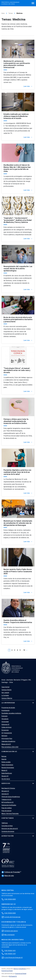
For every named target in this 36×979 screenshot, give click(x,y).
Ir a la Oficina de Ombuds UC (13, 957)
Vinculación (5, 719)
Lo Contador (5, 695)
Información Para (7, 738)
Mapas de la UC (6, 744)
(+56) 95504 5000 (10, 913)
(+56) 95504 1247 (10, 953)
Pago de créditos (7, 808)
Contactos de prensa (8, 831)
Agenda (4, 759)
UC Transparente (7, 733)
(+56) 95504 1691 (10, 950)
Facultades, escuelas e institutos (11, 713)
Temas (10, 13)
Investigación (6, 710)
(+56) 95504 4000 (10, 899)
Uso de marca (6, 779)
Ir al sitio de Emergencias (12, 917)
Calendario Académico (8, 741)
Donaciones (5, 730)
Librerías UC (5, 794)
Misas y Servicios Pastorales (10, 813)
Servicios (6, 783)
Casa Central (5, 687)
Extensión (4, 716)
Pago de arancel (6, 811)
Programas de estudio (8, 707)
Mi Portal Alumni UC (8, 802)
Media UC (4, 770)
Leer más (27, 86)
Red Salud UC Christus (8, 788)
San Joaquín (5, 692)
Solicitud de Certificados (9, 805)
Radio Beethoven (7, 773)
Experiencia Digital (7, 971)
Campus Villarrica (7, 698)
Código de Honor (7, 727)
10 (24, 650)
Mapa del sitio (8, 876)
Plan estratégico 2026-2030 (10, 747)
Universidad (5, 721)
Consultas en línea (7, 826)
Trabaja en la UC (6, 799)
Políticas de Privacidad (11, 872)
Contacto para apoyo (11, 931)
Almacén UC (5, 791)
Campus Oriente (6, 690)
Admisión (4, 736)
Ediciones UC (5, 724)
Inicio (3, 13)
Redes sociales (6, 762)
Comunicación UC (9, 751)
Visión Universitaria (7, 765)
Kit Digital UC (13, 976)
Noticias (4, 756)
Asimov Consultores (20, 969)
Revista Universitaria (8, 767)
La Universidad (8, 703)
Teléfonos (5, 823)
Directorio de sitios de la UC (10, 828)
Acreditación (8, 836)
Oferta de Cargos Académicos (11, 796)
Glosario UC (5, 776)
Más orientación (9, 934)
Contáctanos (8, 818)
